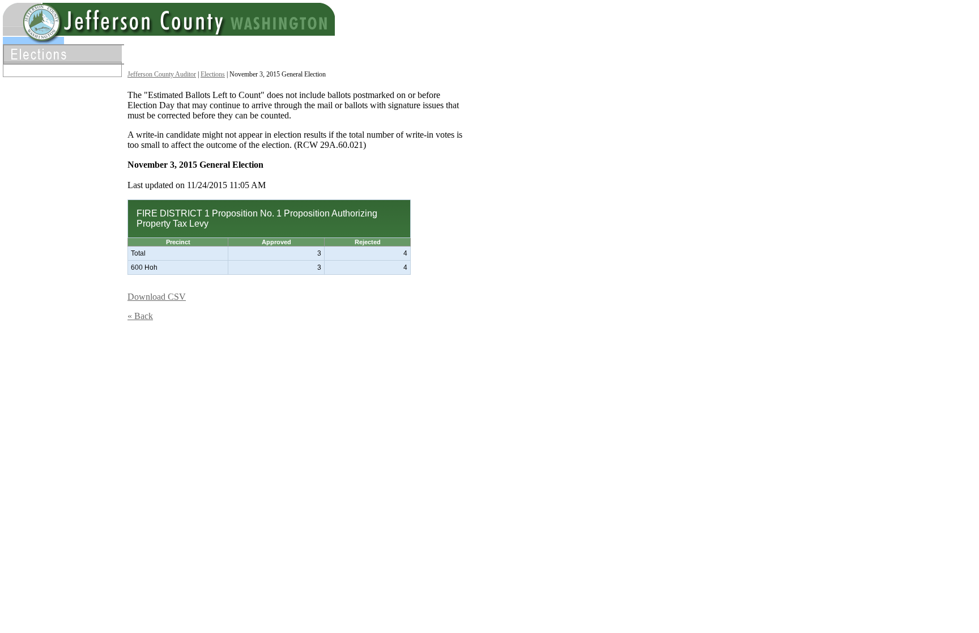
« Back (140, 316)
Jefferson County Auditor (161, 74)
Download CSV (156, 296)
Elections (213, 74)
